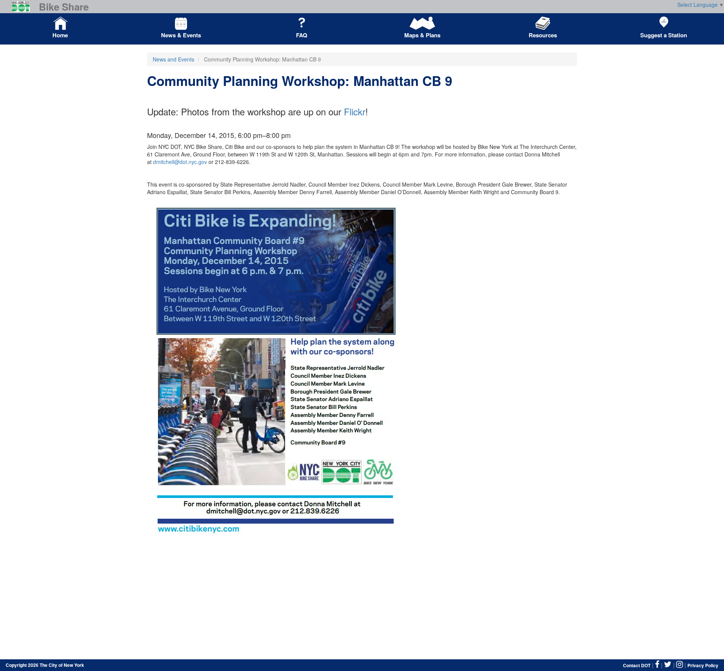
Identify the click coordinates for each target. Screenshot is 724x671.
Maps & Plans (422, 35)
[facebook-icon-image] (657, 664)
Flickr (354, 111)
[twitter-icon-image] (668, 664)
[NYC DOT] (23, 6)
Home (60, 35)
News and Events (173, 59)
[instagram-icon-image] (679, 664)
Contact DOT (636, 665)
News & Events (181, 35)
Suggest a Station (663, 35)
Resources (543, 35)
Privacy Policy (702, 665)
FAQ (301, 35)
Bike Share (64, 7)
